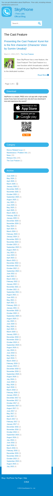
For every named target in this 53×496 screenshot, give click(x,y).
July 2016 (10, 440)
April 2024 (10, 229)
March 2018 (11, 390)
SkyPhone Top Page (14, 478)
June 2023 (10, 255)
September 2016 (13, 435)
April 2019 (10, 358)
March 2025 (11, 213)
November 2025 (12, 192)
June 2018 (10, 382)
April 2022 (10, 276)
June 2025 (10, 205)
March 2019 (11, 361)
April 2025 (10, 210)
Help (25, 478)
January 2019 (12, 366)
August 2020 (11, 319)
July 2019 (10, 350)
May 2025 (10, 207)
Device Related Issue (15, 150)
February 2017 (12, 422)
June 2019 (10, 353)
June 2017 (10, 411)
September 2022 (13, 271)
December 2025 (12, 189)
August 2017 (11, 408)
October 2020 (12, 313)
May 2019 (10, 356)
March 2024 (11, 231)
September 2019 (13, 345)
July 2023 (10, 252)
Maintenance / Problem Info (17, 153)
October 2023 (12, 244)
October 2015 (12, 459)
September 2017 (13, 406)
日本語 (26, 482)
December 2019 (12, 337)
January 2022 (12, 284)
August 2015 (11, 464)
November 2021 (12, 287)
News (9, 155)
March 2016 (11, 448)
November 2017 (12, 400)
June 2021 (10, 297)
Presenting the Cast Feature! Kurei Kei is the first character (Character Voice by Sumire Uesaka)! (26, 45)
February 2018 (12, 392)
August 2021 (11, 295)
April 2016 (10, 445)
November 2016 (12, 429)
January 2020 (12, 334)
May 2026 (10, 178)
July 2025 (10, 202)
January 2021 (12, 308)
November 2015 (12, 456)
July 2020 (10, 321)
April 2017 (10, 416)
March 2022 (11, 279)
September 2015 (13, 461)
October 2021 (12, 289)
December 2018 (12, 369)
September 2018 (13, 374)
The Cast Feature (27, 54)
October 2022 (12, 268)
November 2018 (12, 371)
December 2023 (12, 239)
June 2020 (10, 324)
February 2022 (12, 281)
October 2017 (12, 403)
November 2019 (12, 340)
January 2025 (12, 218)
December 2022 (12, 263)
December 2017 (12, 398)
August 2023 (11, 250)
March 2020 (11, 332)
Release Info (11, 158)
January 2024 (12, 237)
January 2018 (12, 395)
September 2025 (13, 197)
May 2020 (10, 326)
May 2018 (10, 385)
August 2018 (11, 377)
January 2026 (12, 186)
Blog (3, 478)
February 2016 (12, 451)
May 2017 (10, 414)
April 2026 (10, 181)
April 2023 (10, 258)
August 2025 (11, 200)
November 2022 (12, 266)
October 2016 (12, 432)
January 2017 (12, 424)
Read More (42, 75)
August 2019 (11, 347)
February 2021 (12, 305)
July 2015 (10, 466)
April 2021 (10, 303)
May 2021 (10, 300)
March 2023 (11, 260)
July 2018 (10, 379)
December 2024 (12, 221)
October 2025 (12, 194)
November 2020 (12, 310)
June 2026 (10, 176)
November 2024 (12, 223)
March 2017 (11, 419)
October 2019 (12, 342)
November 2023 (12, 242)
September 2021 (13, 292)
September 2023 (13, 247)
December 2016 (12, 427)
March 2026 (11, 184)
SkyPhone (23, 12)
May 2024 (10, 226)
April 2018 (10, 387)
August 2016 (11, 437)
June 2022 (10, 274)
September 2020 (13, 316)
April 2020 (10, 329)
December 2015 (12, 453)
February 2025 (12, 216)
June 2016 (10, 443)
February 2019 (12, 363)
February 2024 (12, 234)
